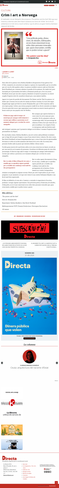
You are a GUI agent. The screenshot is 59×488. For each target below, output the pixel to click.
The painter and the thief (38, 216)
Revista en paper (27, 473)
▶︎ (57, 363)
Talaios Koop (47, 485)
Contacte (25, 475)
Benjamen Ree (20, 216)
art (15, 216)
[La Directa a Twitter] (49, 1)
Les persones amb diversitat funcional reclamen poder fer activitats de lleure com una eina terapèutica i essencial (14, 245)
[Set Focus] (56, 5)
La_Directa (6, 73)
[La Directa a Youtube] (52, 1)
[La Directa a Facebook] (46, 1)
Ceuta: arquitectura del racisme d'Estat (29, 367)
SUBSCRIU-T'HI (46, 5)
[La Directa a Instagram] (55, 1)
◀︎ (2, 363)
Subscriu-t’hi (26, 469)
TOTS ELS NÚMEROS (29, 338)
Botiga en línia (27, 471)
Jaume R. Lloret (8, 72)
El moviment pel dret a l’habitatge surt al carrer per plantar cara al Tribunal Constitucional (44, 245)
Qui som (25, 464)
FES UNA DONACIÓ (51, 5)
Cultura (6, 10)
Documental (27, 216)
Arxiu (56, 67)
